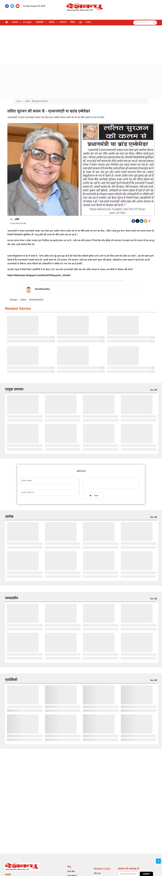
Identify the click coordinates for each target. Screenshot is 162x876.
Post (95, 496)
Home (19, 101)
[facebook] (7, 6)
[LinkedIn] (141, 221)
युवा (80, 22)
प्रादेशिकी (40, 22)
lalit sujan (13, 300)
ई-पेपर (88, 22)
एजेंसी (17, 219)
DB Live (97, 873)
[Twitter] (137, 221)
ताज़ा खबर (71, 871)
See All (153, 389)
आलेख (9, 516)
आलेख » (28, 101)
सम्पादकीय (11, 598)
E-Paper (27, 22)
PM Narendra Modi (36, 300)
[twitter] (12, 6)
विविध (72, 22)
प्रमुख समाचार (14, 389)
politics (23, 300)
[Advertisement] (81, 44)
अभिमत (52, 22)
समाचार (15, 22)
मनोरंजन (63, 22)
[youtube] (17, 6)
